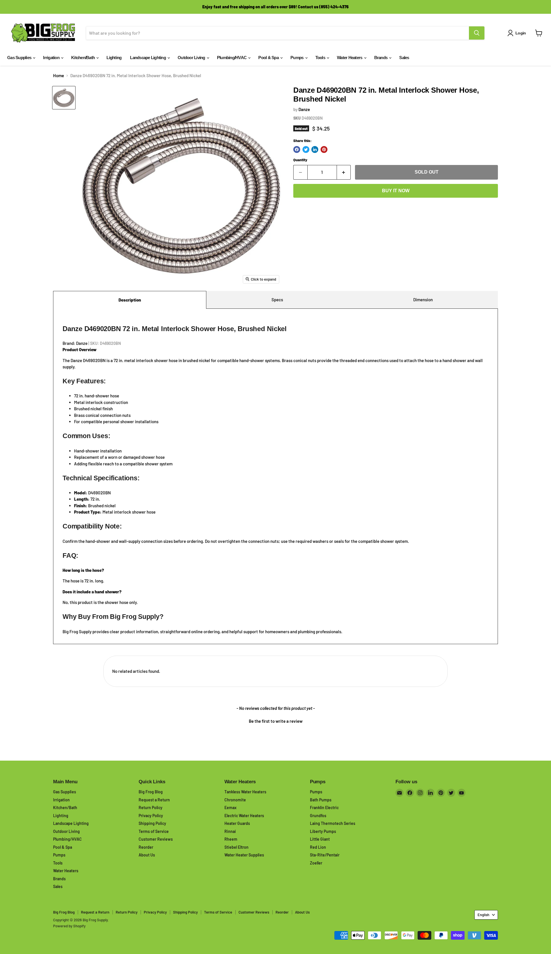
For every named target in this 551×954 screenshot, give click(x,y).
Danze (304, 109)
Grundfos (318, 815)
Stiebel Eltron (236, 847)
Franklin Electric (324, 807)
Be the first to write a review (275, 721)
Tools (320, 57)
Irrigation (51, 57)
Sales (404, 57)
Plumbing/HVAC (232, 57)
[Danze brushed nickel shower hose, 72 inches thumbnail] (64, 97)
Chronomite (235, 799)
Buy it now (396, 190)
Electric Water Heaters (244, 815)
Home (58, 75)
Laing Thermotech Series (332, 823)
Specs (277, 299)
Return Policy (150, 807)
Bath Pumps (320, 799)
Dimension (423, 299)
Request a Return (154, 799)
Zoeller (316, 862)
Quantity (300, 160)
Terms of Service (154, 831)
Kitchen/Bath (83, 57)
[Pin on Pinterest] (324, 149)
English (483, 914)
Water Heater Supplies (244, 854)
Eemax (230, 807)
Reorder (146, 847)
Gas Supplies (19, 57)
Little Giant (320, 839)
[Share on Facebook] (296, 149)
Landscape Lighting (148, 57)
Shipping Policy (152, 823)
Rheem (230, 839)
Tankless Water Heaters (245, 791)
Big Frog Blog (151, 791)
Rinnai (230, 831)
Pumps (297, 57)
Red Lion (318, 847)
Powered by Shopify (69, 926)
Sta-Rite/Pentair (324, 854)
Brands (381, 57)
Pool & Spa (269, 57)
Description (130, 299)
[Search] (476, 33)
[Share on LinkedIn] (314, 149)
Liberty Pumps (323, 831)
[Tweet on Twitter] (305, 149)
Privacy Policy (151, 815)
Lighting (113, 57)
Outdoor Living (192, 57)
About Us (147, 854)
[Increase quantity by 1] (344, 172)
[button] (275, 720)
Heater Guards (237, 823)
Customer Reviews (156, 839)
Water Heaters (350, 57)
